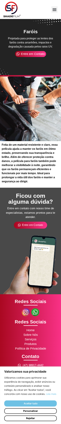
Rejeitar (30, 418)
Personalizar (30, 410)
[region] (30, 395)
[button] (54, 9)
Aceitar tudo (30, 403)
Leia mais (51, 393)
